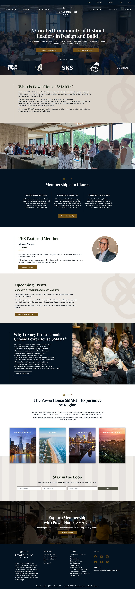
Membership (10, 9)
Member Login (75, 575)
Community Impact (42, 9)
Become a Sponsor (50, 559)
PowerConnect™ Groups (78, 571)
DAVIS (20, 250)
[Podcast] (107, 562)
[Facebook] (95, 556)
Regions (112, 9)
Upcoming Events (76, 567)
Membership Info (50, 555)
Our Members (75, 559)
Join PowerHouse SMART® (79, 573)
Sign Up (108, 488)
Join (129, 2)
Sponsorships (94, 9)
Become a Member (50, 557)
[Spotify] (101, 562)
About (25, 9)
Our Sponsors (75, 563)
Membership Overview (78, 555)
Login (120, 2)
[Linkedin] (95, 562)
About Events (74, 565)
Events (127, 9)
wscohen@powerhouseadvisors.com (106, 570)
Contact (110, 2)
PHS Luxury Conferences (79, 569)
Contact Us (47, 563)
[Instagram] (107, 556)
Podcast (99, 2)
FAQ (89, 2)
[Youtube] (101, 556)
